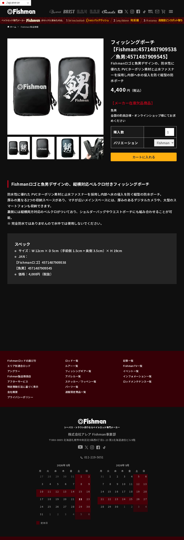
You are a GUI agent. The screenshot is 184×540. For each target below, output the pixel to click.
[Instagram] (132, 11)
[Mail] (157, 11)
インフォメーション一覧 (137, 376)
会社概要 (12, 392)
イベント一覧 (131, 371)
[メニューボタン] (171, 11)
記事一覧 (128, 360)
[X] (126, 11)
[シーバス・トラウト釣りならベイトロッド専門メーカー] (92, 422)
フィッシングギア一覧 (78, 371)
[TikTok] (144, 11)
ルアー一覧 (71, 366)
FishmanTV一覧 (132, 366)
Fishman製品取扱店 (19, 376)
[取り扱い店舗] (150, 11)
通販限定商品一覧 (75, 392)
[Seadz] (109, 11)
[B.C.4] (88, 11)
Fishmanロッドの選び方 (21, 360)
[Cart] (163, 11)
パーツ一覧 (71, 386)
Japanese (12, 2)
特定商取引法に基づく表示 (22, 386)
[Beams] (55, 11)
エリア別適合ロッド (19, 366)
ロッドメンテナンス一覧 (137, 381)
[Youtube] (120, 11)
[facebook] (138, 11)
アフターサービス (17, 381)
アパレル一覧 (73, 376)
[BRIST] (69, 11)
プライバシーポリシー (20, 397)
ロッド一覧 (71, 360)
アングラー (13, 371)
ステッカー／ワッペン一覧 (80, 381)
